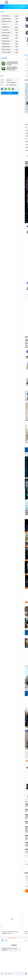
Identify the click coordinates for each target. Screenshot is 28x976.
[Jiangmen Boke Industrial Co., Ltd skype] (13, 89)
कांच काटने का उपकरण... (9, 32)
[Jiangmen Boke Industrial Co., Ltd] (6, 2)
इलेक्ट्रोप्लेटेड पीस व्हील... (9, 18)
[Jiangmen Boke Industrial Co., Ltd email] (2, 89)
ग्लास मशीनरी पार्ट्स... (9, 35)
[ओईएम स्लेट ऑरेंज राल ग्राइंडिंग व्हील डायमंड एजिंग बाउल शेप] (11, 919)
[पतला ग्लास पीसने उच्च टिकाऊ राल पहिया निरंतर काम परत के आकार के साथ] (3, 63)
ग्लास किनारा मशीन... (9, 38)
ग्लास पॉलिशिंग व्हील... (9, 27)
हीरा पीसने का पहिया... (9, 16)
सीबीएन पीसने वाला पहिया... (9, 21)
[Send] (26, 973)
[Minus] (26, 940)
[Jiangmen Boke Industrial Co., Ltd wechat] (9, 89)
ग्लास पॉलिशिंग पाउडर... (9, 44)
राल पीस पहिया (9, 24)
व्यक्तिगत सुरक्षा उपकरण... (9, 46)
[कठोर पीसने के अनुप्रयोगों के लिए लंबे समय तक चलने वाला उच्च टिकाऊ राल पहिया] (3, 68)
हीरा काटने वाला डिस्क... (9, 49)
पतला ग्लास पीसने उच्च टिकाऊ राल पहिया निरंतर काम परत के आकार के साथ (12, 63)
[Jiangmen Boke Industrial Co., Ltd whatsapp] (6, 89)
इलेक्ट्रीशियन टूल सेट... (9, 41)
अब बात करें (9, 93)
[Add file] (2, 973)
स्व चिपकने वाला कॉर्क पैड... (9, 52)
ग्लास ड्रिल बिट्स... (9, 30)
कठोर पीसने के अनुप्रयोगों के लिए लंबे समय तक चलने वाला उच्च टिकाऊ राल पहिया (12, 68)
